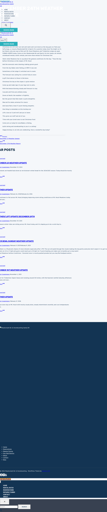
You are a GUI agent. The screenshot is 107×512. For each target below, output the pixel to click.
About (6, 20)
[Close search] (4, 501)
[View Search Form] (6, 25)
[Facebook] (1, 475)
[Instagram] (4, 475)
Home (5, 447)
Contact (7, 18)
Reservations (9, 13)
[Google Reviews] (6, 475)
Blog (4, 460)
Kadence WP (46, 471)
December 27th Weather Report (10, 142)
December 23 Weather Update (10, 137)
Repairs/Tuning (9, 16)
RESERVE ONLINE (9, 30)
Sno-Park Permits (8, 453)
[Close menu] (0, 482)
